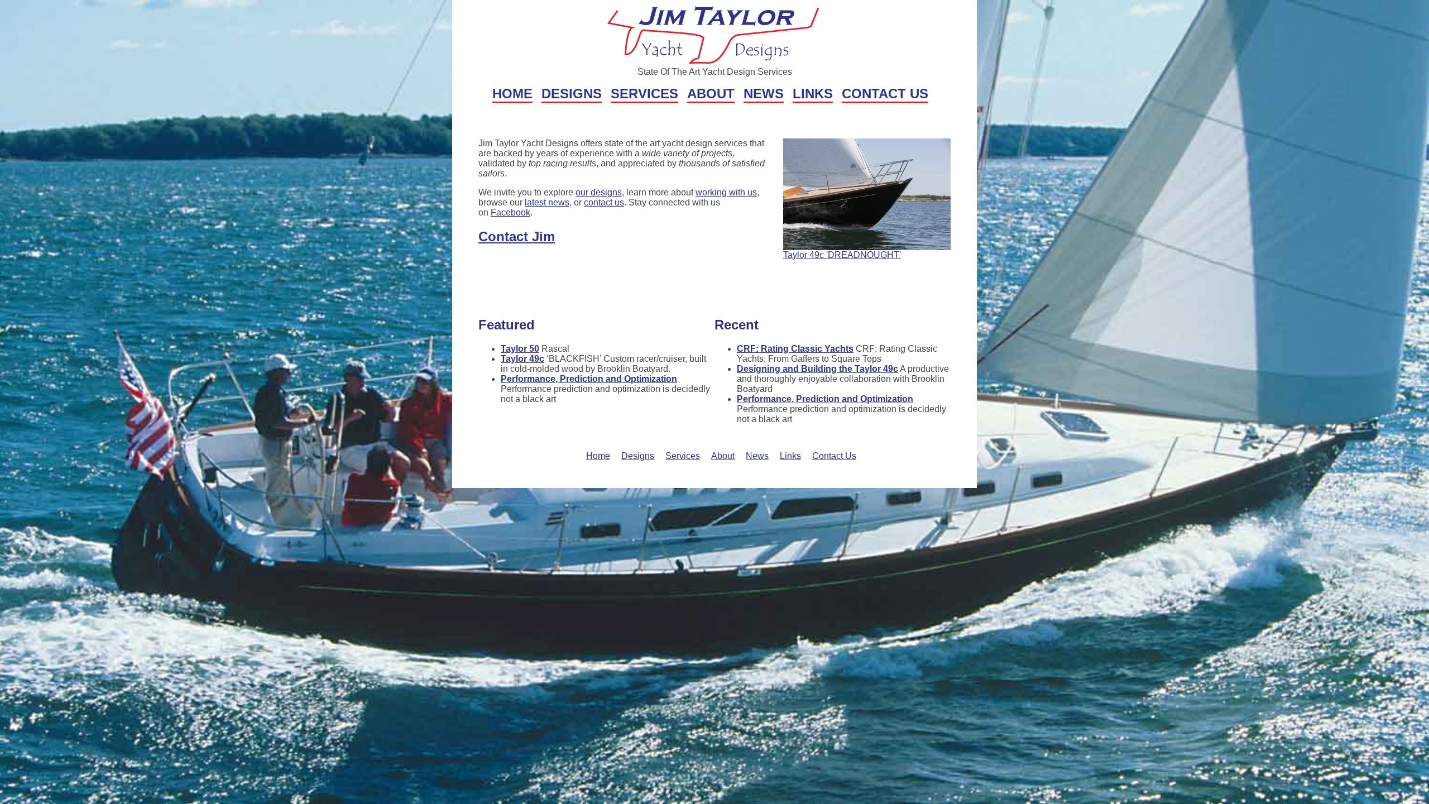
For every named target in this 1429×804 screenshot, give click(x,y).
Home (512, 93)
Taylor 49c (522, 358)
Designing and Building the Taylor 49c (817, 369)
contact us (604, 202)
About (711, 93)
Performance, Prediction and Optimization (589, 379)
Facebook (510, 212)
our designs (599, 192)
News (764, 93)
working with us (726, 192)
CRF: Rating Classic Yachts (795, 348)
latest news (547, 202)
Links (813, 93)
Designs (571, 93)
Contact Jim (516, 236)
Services (644, 93)
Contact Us (885, 93)
